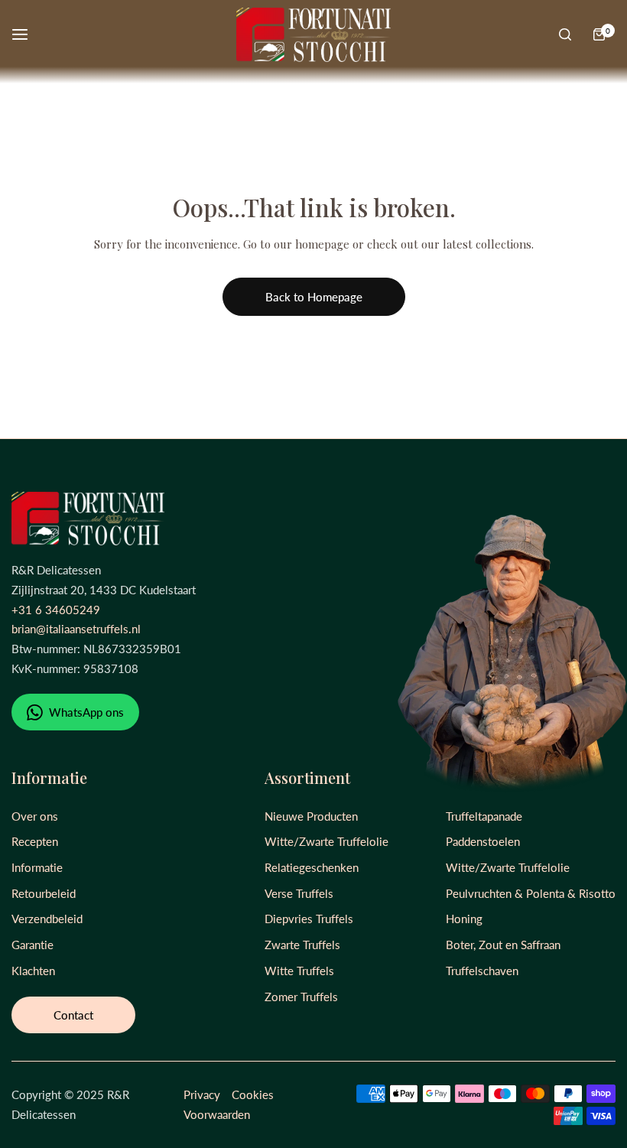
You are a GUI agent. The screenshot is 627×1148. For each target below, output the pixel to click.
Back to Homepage (313, 297)
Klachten (33, 970)
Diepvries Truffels (309, 918)
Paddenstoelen (483, 841)
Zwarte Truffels (302, 944)
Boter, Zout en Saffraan (503, 944)
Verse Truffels (299, 893)
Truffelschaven (482, 970)
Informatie (37, 867)
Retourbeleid (43, 893)
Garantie (32, 944)
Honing (464, 918)
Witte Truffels (299, 970)
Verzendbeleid (47, 918)
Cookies (253, 1094)
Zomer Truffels (301, 996)
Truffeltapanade (484, 816)
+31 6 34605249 (55, 609)
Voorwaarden (217, 1114)
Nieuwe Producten (311, 816)
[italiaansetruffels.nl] (313, 35)
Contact (73, 1015)
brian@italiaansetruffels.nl (76, 629)
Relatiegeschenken (312, 867)
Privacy (202, 1094)
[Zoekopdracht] (565, 34)
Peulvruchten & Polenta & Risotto (531, 893)
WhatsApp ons (85, 712)
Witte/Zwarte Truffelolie (326, 841)
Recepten (34, 841)
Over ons (34, 816)
